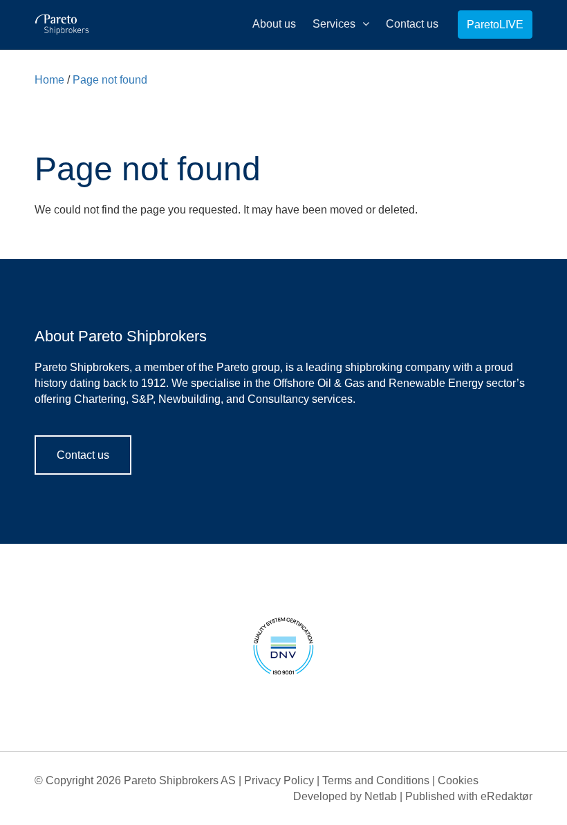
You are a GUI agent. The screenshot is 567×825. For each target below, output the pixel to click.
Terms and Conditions (375, 780)
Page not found (110, 80)
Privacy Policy (279, 780)
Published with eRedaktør (468, 796)
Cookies (458, 780)
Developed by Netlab (345, 796)
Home (49, 80)
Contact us (83, 455)
